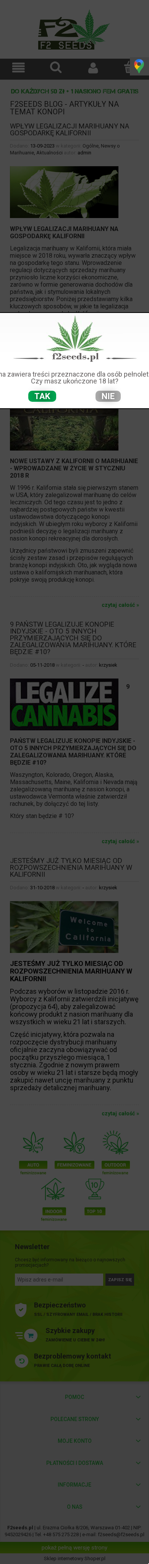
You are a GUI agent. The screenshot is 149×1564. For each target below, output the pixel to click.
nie (108, 396)
